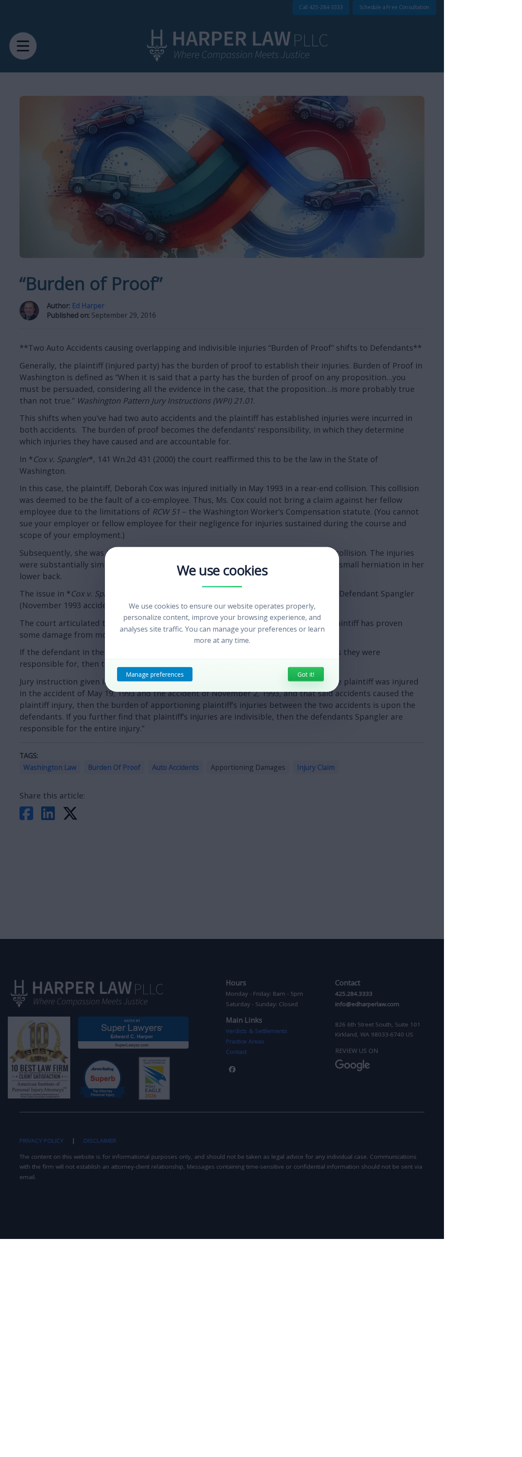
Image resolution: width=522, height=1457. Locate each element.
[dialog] (222, 619)
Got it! (305, 674)
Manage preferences (155, 674)
